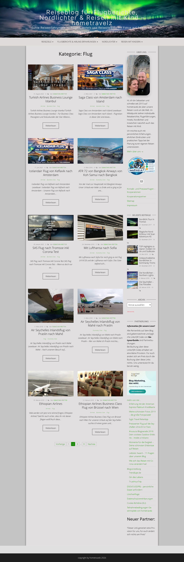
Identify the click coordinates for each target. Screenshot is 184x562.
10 (152, 278)
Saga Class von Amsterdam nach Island (100, 99)
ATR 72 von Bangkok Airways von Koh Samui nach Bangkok (100, 173)
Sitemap (130, 201)
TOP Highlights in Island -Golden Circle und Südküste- (147, 249)
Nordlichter (109, 41)
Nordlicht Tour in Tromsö (146, 220)
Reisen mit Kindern (131, 41)
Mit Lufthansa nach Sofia (100, 248)
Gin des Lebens (136, 477)
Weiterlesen (51, 125)
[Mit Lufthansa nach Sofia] (100, 227)
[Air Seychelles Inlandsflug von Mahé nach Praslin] (100, 301)
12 (154, 266)
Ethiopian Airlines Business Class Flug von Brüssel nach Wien (100, 406)
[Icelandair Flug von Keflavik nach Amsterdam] (51, 150)
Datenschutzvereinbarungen (140, 498)
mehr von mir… (134, 400)
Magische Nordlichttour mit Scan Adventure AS (147, 234)
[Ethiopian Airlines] (51, 383)
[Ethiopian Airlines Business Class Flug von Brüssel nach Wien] (100, 383)
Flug (58, 106)
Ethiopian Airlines (50, 404)
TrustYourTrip (135, 481)
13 (150, 254)
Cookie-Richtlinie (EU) (136, 503)
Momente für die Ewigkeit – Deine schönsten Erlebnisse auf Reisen (141, 445)
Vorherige (60, 444)
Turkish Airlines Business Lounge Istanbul (50, 99)
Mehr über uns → (135, 151)
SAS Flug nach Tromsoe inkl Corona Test (51, 250)
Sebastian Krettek (60, 94)
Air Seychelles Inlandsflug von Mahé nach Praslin (100, 323)
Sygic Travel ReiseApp (138, 419)
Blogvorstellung (134, 469)
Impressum (132, 205)
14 (154, 225)
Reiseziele (46, 41)
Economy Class (100, 180)
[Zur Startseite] (92, 19)
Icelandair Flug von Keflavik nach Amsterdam (50, 173)
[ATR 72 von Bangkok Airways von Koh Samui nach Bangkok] (100, 150)
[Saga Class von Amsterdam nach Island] (100, 77)
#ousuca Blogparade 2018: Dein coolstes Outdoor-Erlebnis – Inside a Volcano (142, 434)
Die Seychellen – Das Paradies (146, 283)
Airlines (43, 106)
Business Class (51, 106)
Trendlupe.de (135, 472)
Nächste (91, 444)
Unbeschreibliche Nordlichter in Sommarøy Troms (147, 260)
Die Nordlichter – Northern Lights (147, 273)
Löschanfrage (133, 494)
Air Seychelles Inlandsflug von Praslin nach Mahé (50, 332)
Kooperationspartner (136, 196)
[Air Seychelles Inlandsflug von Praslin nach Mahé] (51, 305)
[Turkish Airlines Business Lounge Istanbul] (51, 77)
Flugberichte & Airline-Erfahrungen (77, 41)
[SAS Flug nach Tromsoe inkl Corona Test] (51, 227)
